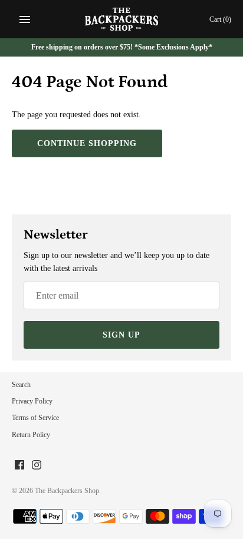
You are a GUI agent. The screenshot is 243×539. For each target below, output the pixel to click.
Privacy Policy (32, 401)
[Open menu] (25, 19)
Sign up (121, 334)
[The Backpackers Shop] (122, 19)
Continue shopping (87, 143)
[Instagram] (36, 466)
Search (21, 385)
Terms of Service (35, 418)
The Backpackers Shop (67, 491)
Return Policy (31, 435)
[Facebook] (19, 466)
